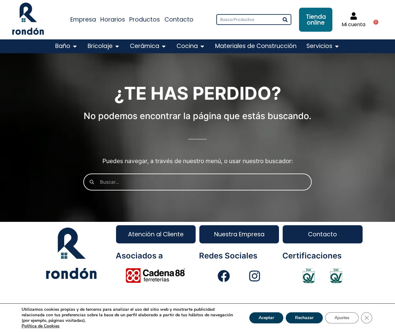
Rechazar (304, 318)
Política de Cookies (41, 326)
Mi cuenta (353, 24)
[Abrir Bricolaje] (117, 46)
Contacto (178, 19)
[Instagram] (254, 276)
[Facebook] (223, 276)
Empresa (83, 19)
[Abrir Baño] (75, 46)
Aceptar (266, 318)
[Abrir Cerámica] (164, 46)
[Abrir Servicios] (337, 46)
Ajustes (342, 318)
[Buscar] (285, 19)
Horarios (112, 19)
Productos (144, 19)
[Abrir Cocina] (202, 46)
